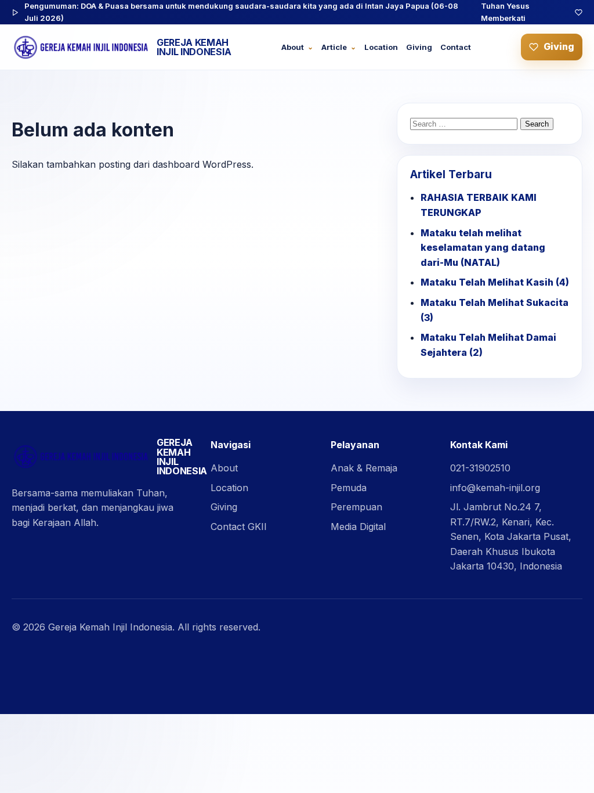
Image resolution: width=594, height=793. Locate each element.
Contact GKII (239, 526)
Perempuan (356, 507)
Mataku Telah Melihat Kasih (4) (495, 282)
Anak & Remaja (364, 468)
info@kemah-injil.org (495, 487)
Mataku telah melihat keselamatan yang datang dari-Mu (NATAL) (483, 247)
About (292, 47)
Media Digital (358, 526)
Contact (455, 47)
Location (381, 47)
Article (334, 47)
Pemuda (349, 487)
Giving (419, 47)
